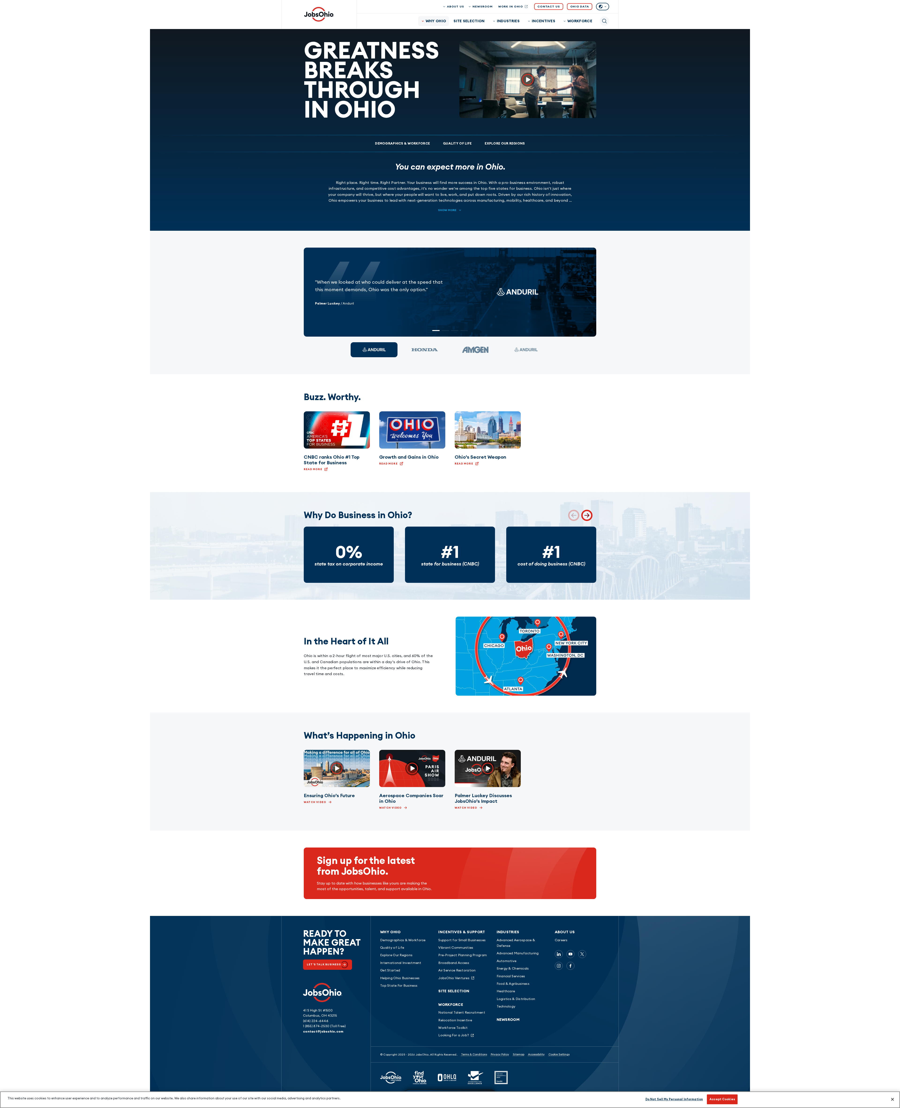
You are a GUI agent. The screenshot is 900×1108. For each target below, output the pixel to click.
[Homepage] (319, 14)
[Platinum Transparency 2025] (501, 1077)
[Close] (892, 1099)
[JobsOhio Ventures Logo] (391, 1077)
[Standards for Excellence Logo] (475, 1077)
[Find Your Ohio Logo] (420, 1077)
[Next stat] (586, 515)
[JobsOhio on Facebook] (570, 966)
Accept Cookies (722, 1099)
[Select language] (602, 6)
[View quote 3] (475, 349)
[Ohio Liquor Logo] (447, 1077)
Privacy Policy (500, 1054)
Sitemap (518, 1054)
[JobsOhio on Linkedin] (559, 954)
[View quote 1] (374, 349)
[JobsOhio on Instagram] (559, 966)
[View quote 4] (525, 349)
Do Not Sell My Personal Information (674, 1099)
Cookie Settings (559, 1054)
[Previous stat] (573, 515)
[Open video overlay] (527, 79)
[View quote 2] (424, 349)
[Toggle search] (604, 21)
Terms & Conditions (474, 1054)
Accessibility (536, 1054)
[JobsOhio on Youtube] (570, 954)
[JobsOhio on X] (582, 954)
